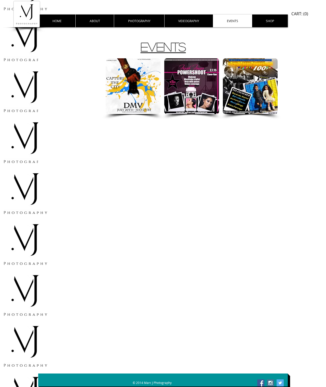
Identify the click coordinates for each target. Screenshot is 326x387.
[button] (133, 86)
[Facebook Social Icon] (260, 382)
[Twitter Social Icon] (280, 382)
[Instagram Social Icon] (270, 382)
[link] (299, 13)
